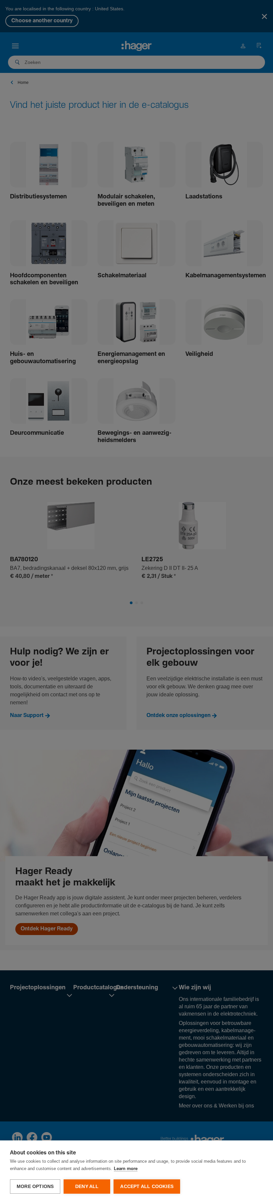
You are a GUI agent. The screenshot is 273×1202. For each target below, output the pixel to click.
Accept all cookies (146, 1186)
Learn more (125, 1169)
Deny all (87, 1186)
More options (35, 1186)
